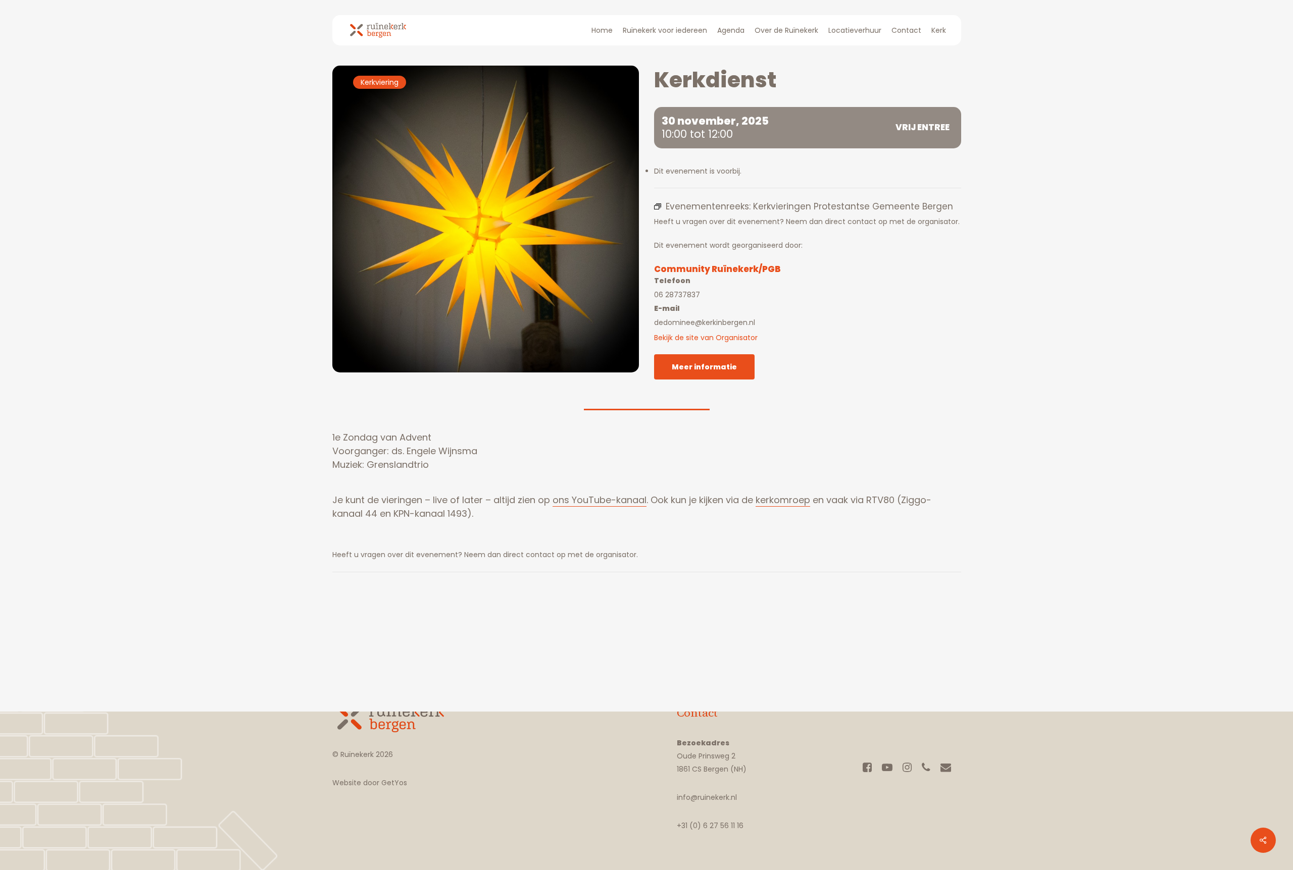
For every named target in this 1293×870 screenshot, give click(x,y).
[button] (704, 366)
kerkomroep (783, 500)
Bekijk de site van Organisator (706, 338)
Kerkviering (380, 82)
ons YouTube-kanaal (599, 500)
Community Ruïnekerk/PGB (717, 269)
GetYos (393, 783)
